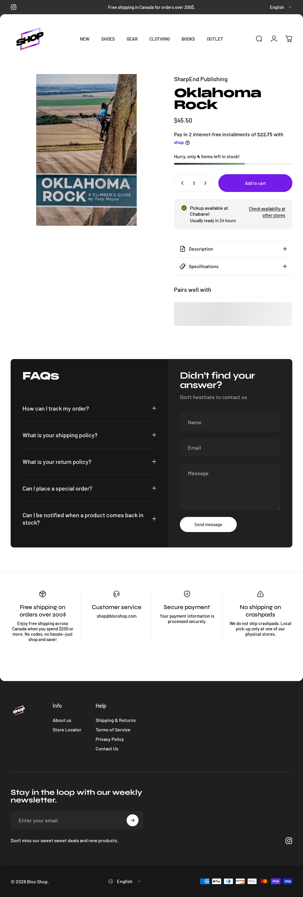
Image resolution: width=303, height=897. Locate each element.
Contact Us (107, 748)
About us (62, 720)
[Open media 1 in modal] (86, 150)
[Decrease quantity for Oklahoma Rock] (181, 183)
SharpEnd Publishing (201, 78)
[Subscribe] (132, 820)
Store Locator (67, 729)
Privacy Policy (110, 739)
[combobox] (281, 7)
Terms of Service (113, 729)
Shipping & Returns (116, 720)
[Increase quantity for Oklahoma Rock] (206, 183)
